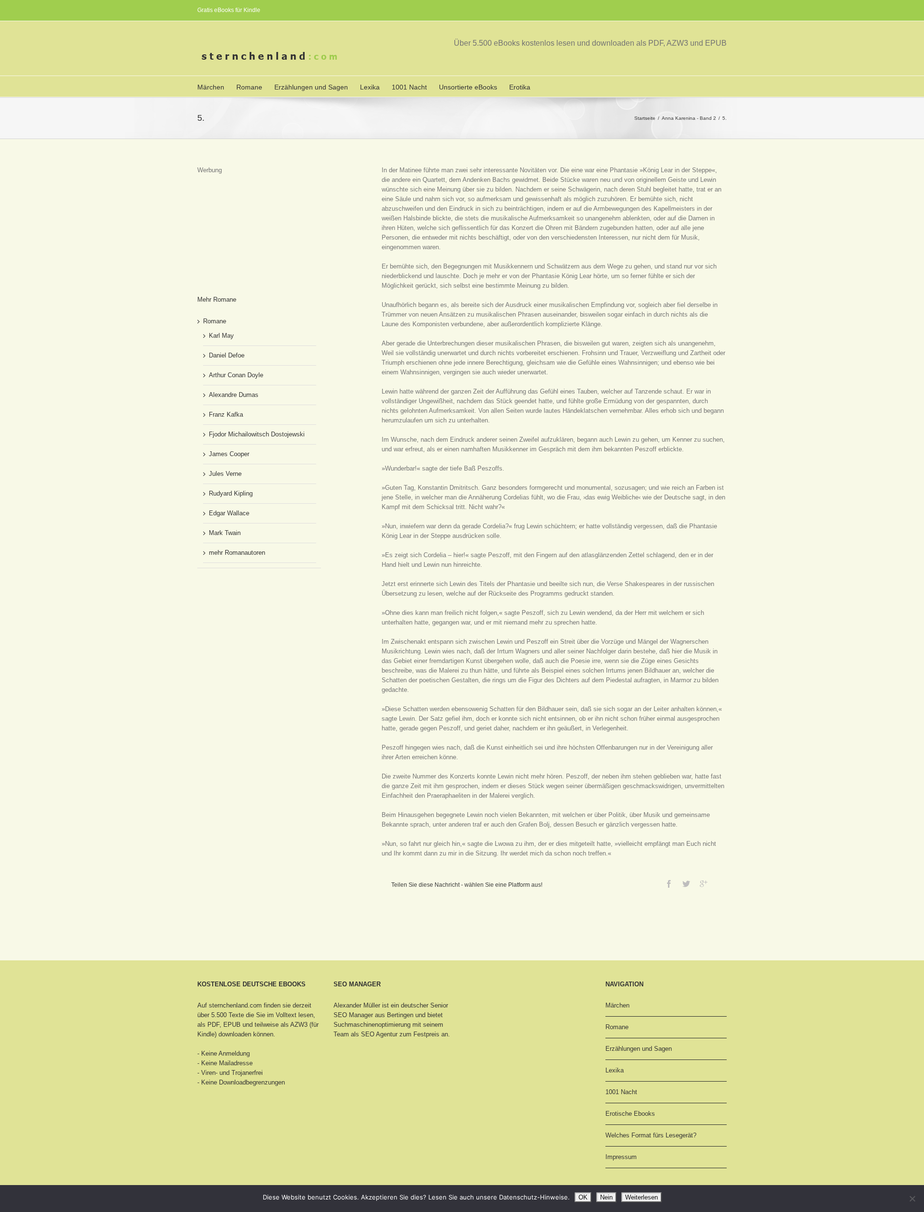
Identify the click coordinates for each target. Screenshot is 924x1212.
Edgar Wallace (229, 513)
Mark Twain (225, 532)
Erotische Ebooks (630, 1113)
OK (583, 1197)
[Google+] (703, 884)
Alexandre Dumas (233, 394)
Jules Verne (225, 473)
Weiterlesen (641, 1197)
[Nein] (912, 1198)
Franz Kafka (226, 414)
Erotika (519, 87)
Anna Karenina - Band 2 (689, 118)
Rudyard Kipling (231, 493)
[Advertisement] (245, 223)
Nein (606, 1197)
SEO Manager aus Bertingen (373, 1015)
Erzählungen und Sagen (311, 87)
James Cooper (229, 454)
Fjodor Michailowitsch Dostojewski (257, 434)
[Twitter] (686, 884)
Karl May (221, 335)
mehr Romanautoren (237, 552)
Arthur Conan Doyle (236, 375)
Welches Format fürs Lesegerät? (650, 1135)
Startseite (644, 118)
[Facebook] (669, 884)
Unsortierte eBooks (468, 87)
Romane (249, 87)
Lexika (370, 87)
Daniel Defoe (226, 355)
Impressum (621, 1157)
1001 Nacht (409, 87)
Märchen (210, 87)
